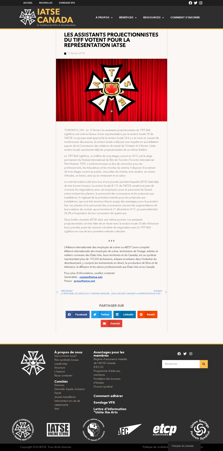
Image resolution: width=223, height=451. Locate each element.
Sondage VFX (104, 402)
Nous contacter (63, 375)
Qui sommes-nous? (65, 356)
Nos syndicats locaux (66, 360)
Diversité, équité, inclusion (69, 389)
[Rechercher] (204, 364)
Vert (56, 409)
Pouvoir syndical (103, 387)
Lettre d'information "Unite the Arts (110, 411)
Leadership (60, 364)
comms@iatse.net (91, 277)
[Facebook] (190, 3)
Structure (59, 368)
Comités (61, 381)
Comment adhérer (108, 396)
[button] (78, 314)
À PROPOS (102, 17)
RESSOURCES (152, 17)
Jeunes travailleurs (65, 397)
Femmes (59, 385)
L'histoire (59, 372)
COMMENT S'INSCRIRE (185, 17)
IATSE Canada (55, 16)
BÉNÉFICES (126, 17)
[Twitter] (195, 3)
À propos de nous (68, 352)
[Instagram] (201, 3)
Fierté (57, 393)
